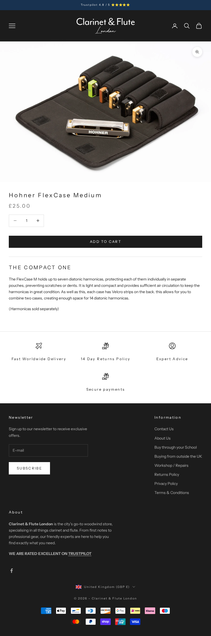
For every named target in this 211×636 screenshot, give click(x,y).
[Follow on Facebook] (11, 570)
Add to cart (105, 241)
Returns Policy (166, 474)
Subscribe (29, 468)
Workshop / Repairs (171, 465)
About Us (162, 438)
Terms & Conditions (171, 492)
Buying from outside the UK (178, 456)
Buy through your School (175, 447)
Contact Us (164, 428)
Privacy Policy (166, 483)
